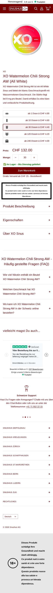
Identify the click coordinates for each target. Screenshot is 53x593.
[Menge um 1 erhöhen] (34, 157)
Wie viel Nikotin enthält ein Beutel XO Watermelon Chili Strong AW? (21, 277)
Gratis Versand (10, 176)
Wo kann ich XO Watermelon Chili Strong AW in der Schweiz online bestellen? (21, 308)
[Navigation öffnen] (4, 8)
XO (4, 71)
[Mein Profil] (41, 8)
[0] (47, 8)
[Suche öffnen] (36, 8)
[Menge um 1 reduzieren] (16, 157)
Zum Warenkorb (26, 170)
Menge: (7, 157)
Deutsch (8, 516)
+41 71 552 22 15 (34, 406)
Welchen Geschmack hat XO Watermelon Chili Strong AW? (19, 291)
